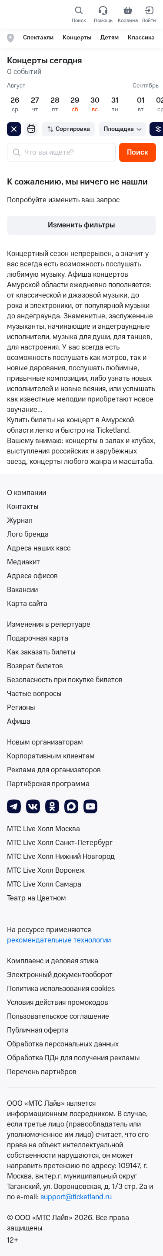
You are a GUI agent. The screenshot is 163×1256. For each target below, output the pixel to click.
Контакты (23, 507)
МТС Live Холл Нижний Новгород (61, 856)
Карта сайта (27, 604)
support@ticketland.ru (76, 1197)
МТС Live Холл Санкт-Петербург (60, 843)
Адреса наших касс (38, 548)
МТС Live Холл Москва (43, 829)
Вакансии (22, 590)
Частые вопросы (34, 694)
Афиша (18, 721)
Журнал (20, 520)
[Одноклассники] (52, 806)
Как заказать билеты (41, 652)
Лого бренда (28, 534)
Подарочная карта (37, 638)
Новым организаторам (45, 742)
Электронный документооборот (60, 975)
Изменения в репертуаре (48, 624)
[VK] (33, 806)
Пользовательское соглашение (58, 1016)
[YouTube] (90, 806)
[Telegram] (14, 806)
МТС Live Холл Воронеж (46, 870)
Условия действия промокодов (57, 1002)
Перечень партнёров (42, 1072)
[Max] (71, 806)
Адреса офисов (32, 576)
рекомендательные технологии (59, 940)
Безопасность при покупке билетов (65, 680)
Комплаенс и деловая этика (52, 961)
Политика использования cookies (61, 989)
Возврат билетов (35, 666)
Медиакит (23, 562)
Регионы (21, 707)
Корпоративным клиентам (51, 756)
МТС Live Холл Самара (44, 884)
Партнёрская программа (48, 784)
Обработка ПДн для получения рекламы (73, 1058)
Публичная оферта (38, 1030)
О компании (26, 493)
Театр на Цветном (36, 898)
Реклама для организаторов (54, 770)
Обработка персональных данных (63, 1044)
